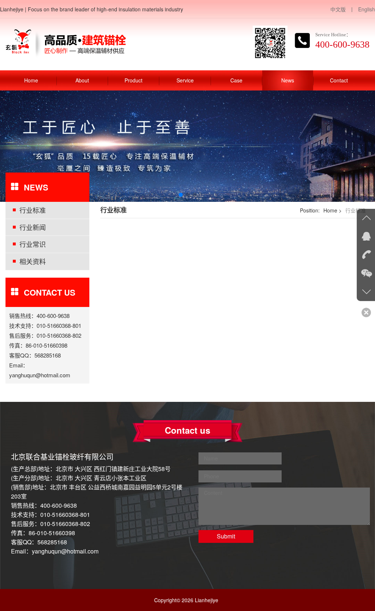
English (366, 9)
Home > (332, 210)
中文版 (338, 9)
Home (31, 80)
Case (236, 80)
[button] (181, 195)
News (287, 80)
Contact (339, 80)
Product (133, 80)
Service (185, 80)
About (82, 80)
